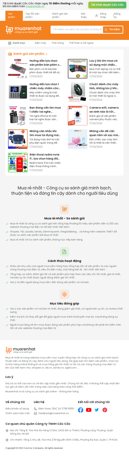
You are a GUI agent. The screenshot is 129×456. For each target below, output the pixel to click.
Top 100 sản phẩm (32, 16)
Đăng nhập (103, 16)
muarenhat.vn (35, 6)
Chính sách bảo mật (17, 413)
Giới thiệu (84, 16)
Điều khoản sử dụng (17, 409)
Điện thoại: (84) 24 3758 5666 (56, 409)
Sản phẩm (11, 16)
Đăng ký (117, 16)
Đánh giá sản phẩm (60, 16)
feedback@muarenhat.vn (53, 413)
